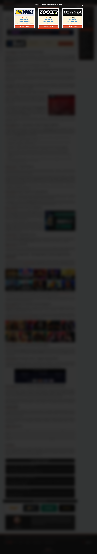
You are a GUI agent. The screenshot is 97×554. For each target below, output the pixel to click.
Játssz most (48, 26)
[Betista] (72, 12)
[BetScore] (24, 12)
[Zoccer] (48, 12)
